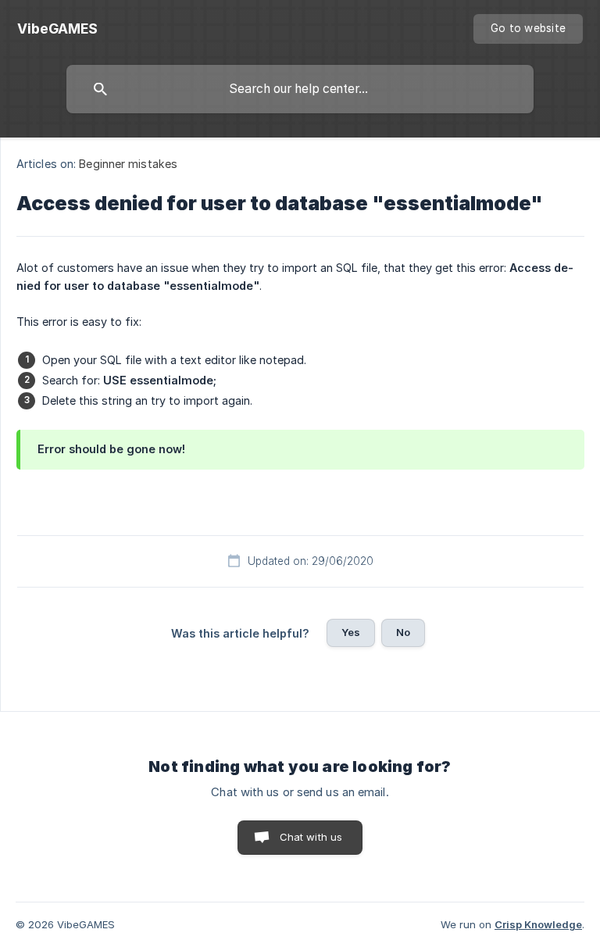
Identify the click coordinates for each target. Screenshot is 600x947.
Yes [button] (350, 632)
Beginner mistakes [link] (128, 163)
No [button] (403, 632)
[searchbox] (300, 89)
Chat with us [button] (311, 837)
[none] (57, 29)
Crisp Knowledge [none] (538, 924)
